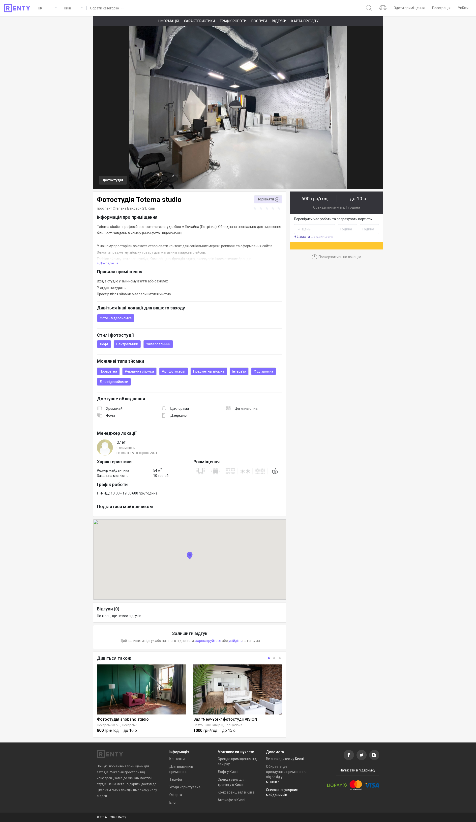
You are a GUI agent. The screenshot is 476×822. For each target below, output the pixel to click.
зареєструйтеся (208, 641)
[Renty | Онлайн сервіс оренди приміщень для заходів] (17, 8)
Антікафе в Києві (231, 800)
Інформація (168, 21)
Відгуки (279, 21)
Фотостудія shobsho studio (123, 719)
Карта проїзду (305, 21)
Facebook (349, 755)
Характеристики (199, 21)
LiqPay (337, 785)
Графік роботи (233, 21)
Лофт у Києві (228, 772)
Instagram (374, 755)
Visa (371, 785)
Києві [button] (299, 759)
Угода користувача (185, 787)
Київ (151, 208)
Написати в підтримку (357, 770)
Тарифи (175, 779)
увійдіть (235, 641)
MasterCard (356, 785)
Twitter (362, 755)
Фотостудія (113, 180)
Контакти (177, 759)
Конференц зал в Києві (236, 792)
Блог (173, 802)
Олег (121, 442)
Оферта (175, 795)
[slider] (267, 208)
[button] (106, 8)
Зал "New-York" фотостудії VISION (225, 719)
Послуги (259, 21)
